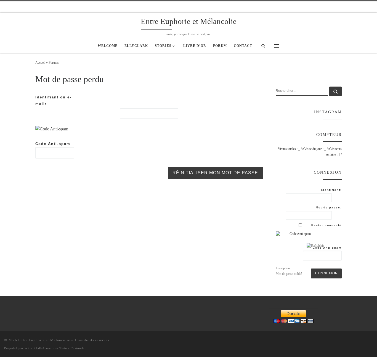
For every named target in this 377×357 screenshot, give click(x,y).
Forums (54, 63)
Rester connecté (326, 225)
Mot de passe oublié (289, 274)
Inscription (283, 268)
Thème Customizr (72, 348)
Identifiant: (331, 189)
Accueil (40, 63)
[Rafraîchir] (75, 129)
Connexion (326, 273)
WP (27, 348)
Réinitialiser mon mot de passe (215, 172)
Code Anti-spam (52, 144)
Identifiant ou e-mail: (53, 100)
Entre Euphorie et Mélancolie (44, 340)
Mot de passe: (329, 207)
